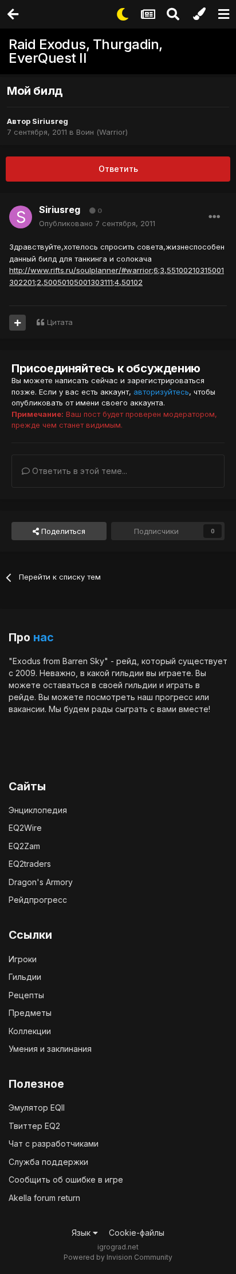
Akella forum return (44, 1198)
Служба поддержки (48, 1162)
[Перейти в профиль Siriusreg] (20, 217)
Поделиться (62, 531)
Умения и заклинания (50, 1049)
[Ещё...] (214, 217)
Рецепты (26, 995)
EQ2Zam (24, 846)
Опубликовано (97, 223)
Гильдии (25, 977)
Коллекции (30, 1031)
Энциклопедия (38, 810)
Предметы (30, 1013)
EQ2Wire (25, 828)
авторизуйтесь (161, 391)
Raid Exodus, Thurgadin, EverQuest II (86, 51)
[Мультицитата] (17, 323)
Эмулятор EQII (37, 1107)
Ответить (118, 169)
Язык (82, 1232)
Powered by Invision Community (118, 1257)
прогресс (174, 697)
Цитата (60, 322)
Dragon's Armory (41, 882)
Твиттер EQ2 (34, 1126)
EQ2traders (30, 864)
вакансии (27, 709)
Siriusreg (50, 121)
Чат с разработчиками (54, 1143)
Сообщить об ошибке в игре (66, 1179)
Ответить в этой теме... (78, 471)
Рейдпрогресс (38, 900)
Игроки (23, 959)
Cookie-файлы (136, 1232)
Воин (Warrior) (102, 131)
